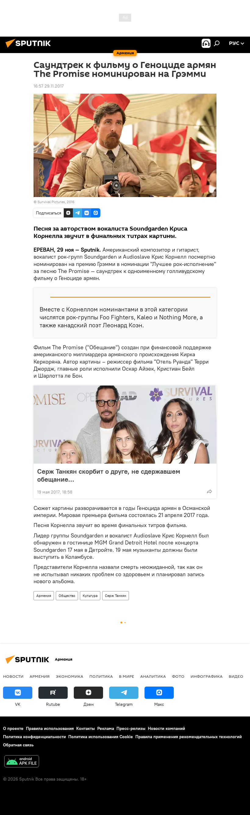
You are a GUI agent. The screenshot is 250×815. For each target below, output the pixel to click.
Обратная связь (18, 745)
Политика (101, 676)
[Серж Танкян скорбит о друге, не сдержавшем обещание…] (125, 425)
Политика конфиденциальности (34, 736)
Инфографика (207, 676)
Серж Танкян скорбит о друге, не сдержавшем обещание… (108, 475)
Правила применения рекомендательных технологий (188, 736)
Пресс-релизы (130, 728)
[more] (209, 491)
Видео (236, 676)
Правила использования (50, 728)
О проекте (13, 728)
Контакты (85, 728)
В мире (126, 676)
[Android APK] (21, 762)
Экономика (69, 676)
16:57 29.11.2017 (49, 86)
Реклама (105, 728)
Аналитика (153, 676)
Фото (178, 676)
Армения (43, 595)
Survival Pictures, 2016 (56, 201)
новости (13, 676)
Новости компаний (166, 728)
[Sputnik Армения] (30, 48)
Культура (90, 595)
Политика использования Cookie (100, 736)
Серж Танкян (115, 595)
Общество (67, 595)
